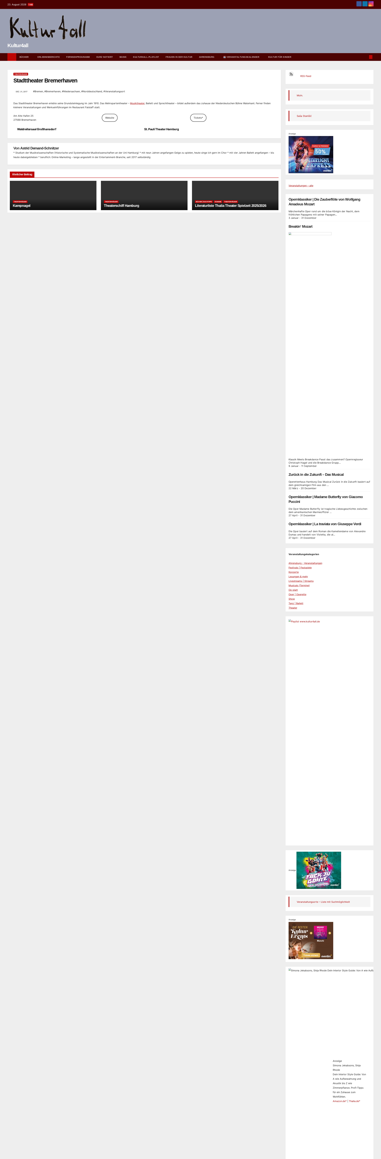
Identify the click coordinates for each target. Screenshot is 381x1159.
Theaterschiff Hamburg (121, 206)
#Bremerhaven (52, 91)
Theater (293, 607)
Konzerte (294, 572)
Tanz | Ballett (296, 603)
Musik (123, 57)
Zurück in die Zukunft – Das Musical (316, 474)
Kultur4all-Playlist (146, 57)
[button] (366, 57)
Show (292, 598)
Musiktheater (137, 103)
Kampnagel (21, 206)
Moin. (300, 95)
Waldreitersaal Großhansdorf (36, 129)
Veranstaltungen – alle (301, 185)
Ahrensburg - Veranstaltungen (305, 563)
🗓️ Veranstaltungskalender (241, 57)
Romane (218, 202)
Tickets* (198, 117)
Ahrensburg (207, 57)
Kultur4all (17, 45)
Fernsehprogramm (78, 57)
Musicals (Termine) (299, 585)
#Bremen (38, 91)
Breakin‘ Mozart (300, 226)
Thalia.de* (354, 1101)
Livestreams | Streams (301, 581)
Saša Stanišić (304, 115)
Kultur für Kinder (279, 57)
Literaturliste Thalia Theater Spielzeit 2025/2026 (230, 206)
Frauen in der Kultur (179, 57)
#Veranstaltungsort (114, 91)
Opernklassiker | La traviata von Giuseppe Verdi (325, 524)
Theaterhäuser (20, 74)
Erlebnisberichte (49, 57)
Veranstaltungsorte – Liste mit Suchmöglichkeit (323, 901)
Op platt (293, 589)
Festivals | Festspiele (300, 567)
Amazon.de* (340, 1101)
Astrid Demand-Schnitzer (39, 148)
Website (109, 117)
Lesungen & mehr (298, 576)
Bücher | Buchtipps (204, 202)
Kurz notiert (104, 57)
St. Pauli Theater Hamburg (161, 129)
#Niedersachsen (71, 91)
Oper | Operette (297, 594)
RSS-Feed (305, 76)
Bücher (24, 57)
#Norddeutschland (91, 91)
